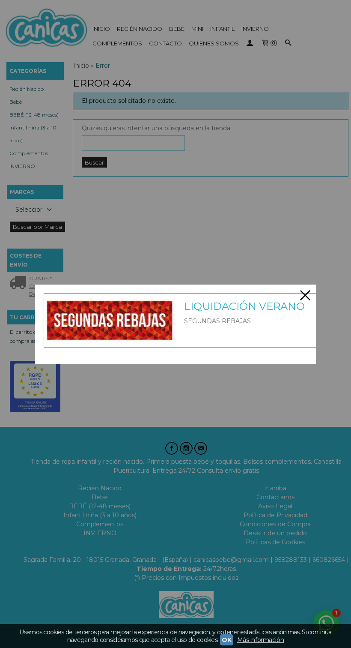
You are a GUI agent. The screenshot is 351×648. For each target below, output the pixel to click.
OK (226, 640)
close (305, 295)
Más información (260, 640)
